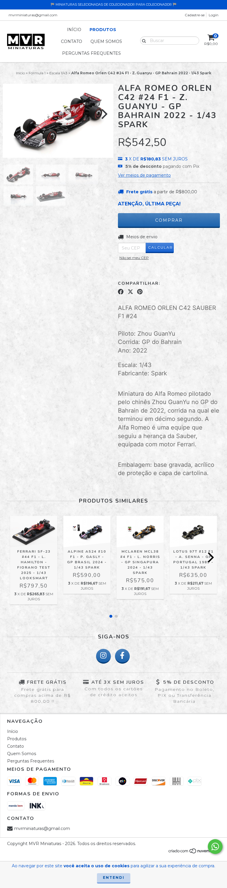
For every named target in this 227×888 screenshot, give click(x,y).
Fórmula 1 (37, 73)
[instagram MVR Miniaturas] (103, 656)
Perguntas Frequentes (91, 53)
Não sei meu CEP (134, 257)
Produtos (103, 29)
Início (74, 29)
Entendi (113, 877)
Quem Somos (106, 41)
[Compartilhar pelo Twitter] (130, 292)
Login (213, 15)
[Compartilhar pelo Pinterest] (139, 292)
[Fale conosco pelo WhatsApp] (215, 846)
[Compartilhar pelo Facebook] (121, 292)
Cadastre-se (195, 15)
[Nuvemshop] (194, 852)
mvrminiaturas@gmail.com (33, 15)
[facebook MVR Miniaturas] (122, 656)
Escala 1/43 (58, 73)
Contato (71, 41)
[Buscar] (142, 40)
